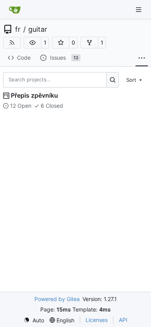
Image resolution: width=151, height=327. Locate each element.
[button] (32, 42)
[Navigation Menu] (139, 9)
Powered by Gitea (57, 299)
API (123, 320)
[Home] (15, 10)
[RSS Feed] (12, 42)
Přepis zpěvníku (34, 95)
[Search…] (112, 80)
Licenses (97, 320)
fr (18, 29)
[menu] (135, 79)
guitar (37, 29)
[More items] (142, 58)
